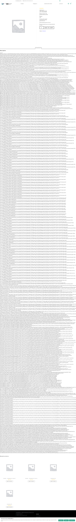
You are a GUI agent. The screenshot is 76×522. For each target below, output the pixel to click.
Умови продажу (38, 517)
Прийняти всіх (72, 520)
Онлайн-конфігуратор (48, 3)
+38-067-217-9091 (19, 515)
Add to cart (48, 27)
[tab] (38, 48)
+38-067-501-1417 (24, 515)
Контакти (61, 3)
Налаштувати (60, 520)
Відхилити (66, 520)
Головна (22, 3)
